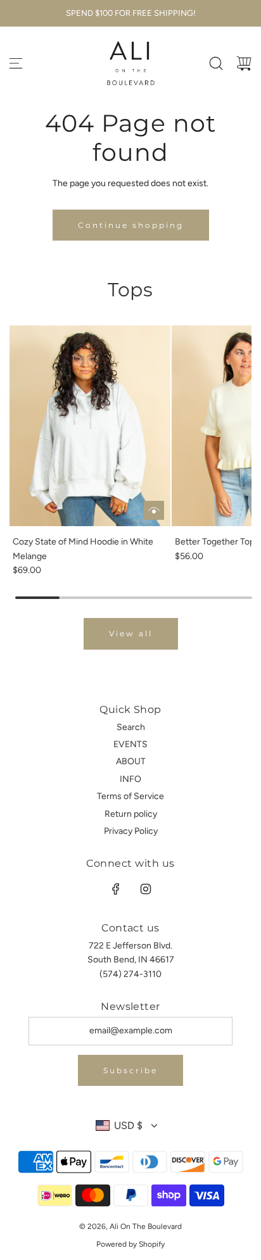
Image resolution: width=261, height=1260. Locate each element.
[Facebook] (116, 889)
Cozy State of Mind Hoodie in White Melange (83, 548)
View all (131, 633)
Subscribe (130, 1070)
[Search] (216, 63)
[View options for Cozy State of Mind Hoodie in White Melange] (154, 510)
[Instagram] (146, 889)
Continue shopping (131, 225)
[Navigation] (16, 63)
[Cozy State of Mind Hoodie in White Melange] (90, 426)
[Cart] (244, 63)
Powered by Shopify (130, 1244)
